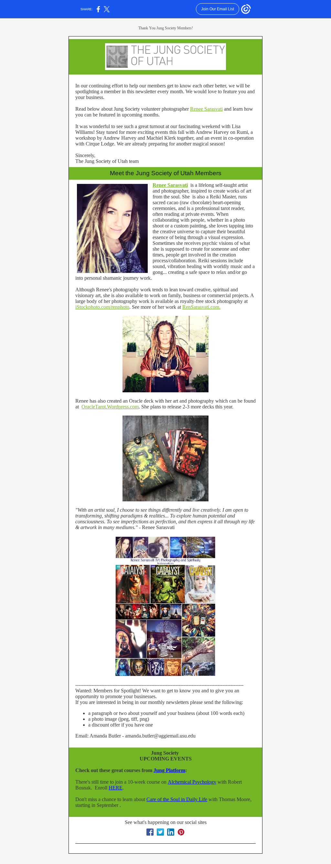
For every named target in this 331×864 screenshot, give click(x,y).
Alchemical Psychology (192, 782)
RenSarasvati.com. (201, 307)
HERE (116, 787)
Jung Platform (169, 770)
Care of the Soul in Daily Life (176, 799)
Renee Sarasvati (206, 109)
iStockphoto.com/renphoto (102, 307)
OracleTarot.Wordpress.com (110, 406)
